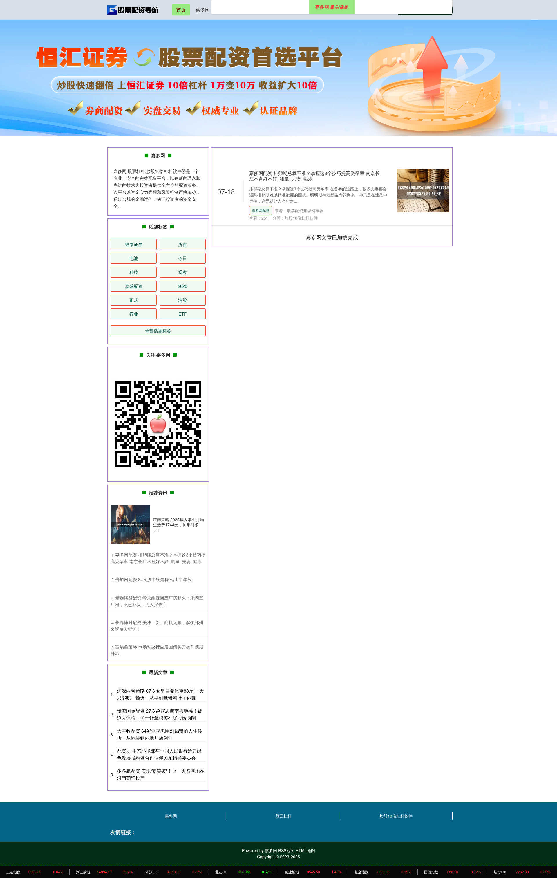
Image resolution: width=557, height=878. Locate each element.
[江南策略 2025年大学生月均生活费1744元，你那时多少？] (130, 524)
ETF (182, 314)
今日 (182, 258)
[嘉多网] (132, 9)
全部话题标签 (158, 331)
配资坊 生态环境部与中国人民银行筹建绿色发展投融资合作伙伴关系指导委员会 (159, 754)
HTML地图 (305, 850)
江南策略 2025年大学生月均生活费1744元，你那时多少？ (178, 524)
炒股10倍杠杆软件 (396, 816)
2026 (182, 286)
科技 (133, 272)
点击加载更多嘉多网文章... (332, 237)
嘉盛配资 (133, 286)
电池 (133, 258)
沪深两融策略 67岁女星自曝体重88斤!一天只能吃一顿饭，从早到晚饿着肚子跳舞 (160, 694)
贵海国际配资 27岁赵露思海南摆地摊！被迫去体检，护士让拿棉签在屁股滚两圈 (159, 714)
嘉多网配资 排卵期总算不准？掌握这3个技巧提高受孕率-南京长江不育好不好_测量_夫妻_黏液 (314, 176)
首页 (181, 9)
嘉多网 (202, 9)
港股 (182, 300)
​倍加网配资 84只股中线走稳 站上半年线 (153, 579)
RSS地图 (286, 850)
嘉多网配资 (260, 210)
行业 (133, 314)
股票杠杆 (283, 816)
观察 (182, 272)
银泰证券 (133, 244)
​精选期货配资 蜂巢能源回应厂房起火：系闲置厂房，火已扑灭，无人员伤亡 (157, 601)
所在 (182, 244)
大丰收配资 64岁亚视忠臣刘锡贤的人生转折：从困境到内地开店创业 (159, 734)
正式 (133, 300)
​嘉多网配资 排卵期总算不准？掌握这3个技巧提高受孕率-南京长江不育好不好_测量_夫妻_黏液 (158, 558)
